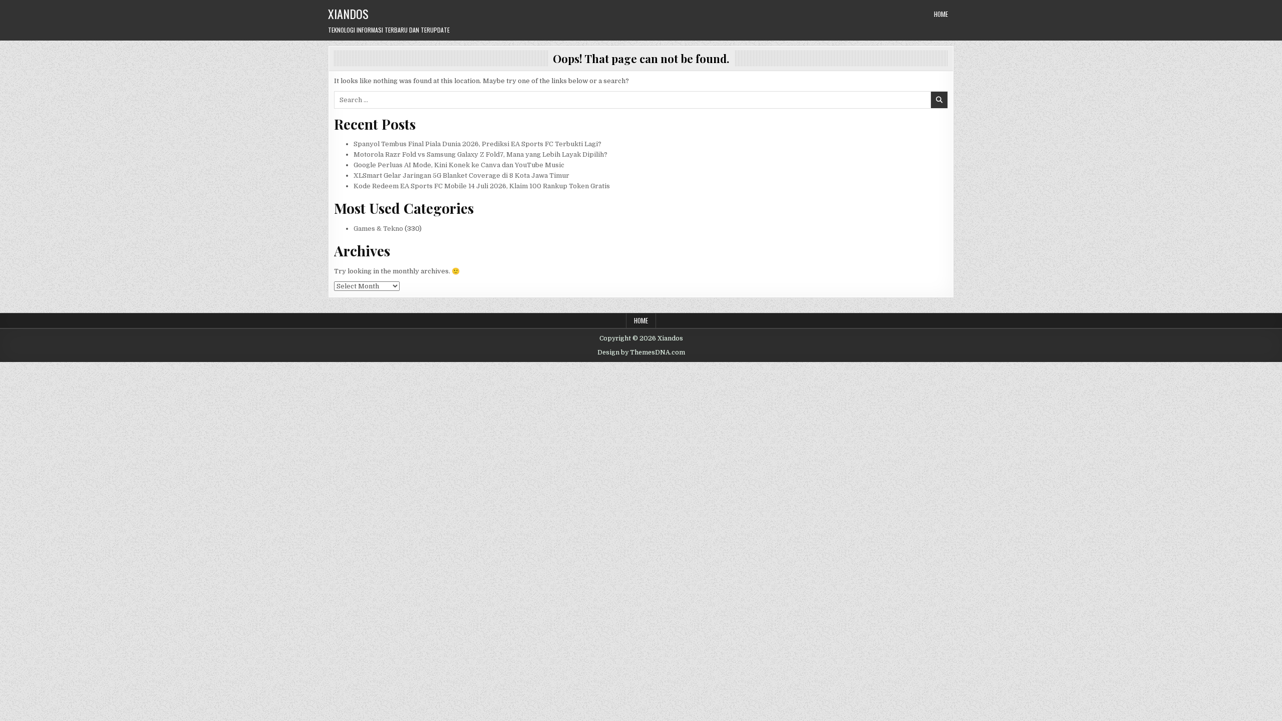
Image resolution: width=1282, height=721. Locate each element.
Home (941, 14)
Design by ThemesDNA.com (641, 352)
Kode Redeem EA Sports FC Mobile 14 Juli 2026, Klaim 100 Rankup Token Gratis (482, 186)
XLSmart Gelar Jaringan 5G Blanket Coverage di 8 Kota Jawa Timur (461, 175)
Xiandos (348, 14)
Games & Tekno (378, 228)
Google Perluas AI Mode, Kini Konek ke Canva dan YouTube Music (459, 165)
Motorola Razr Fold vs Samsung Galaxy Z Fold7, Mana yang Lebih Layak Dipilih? (480, 154)
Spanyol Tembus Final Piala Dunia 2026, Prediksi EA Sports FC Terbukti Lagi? (477, 144)
